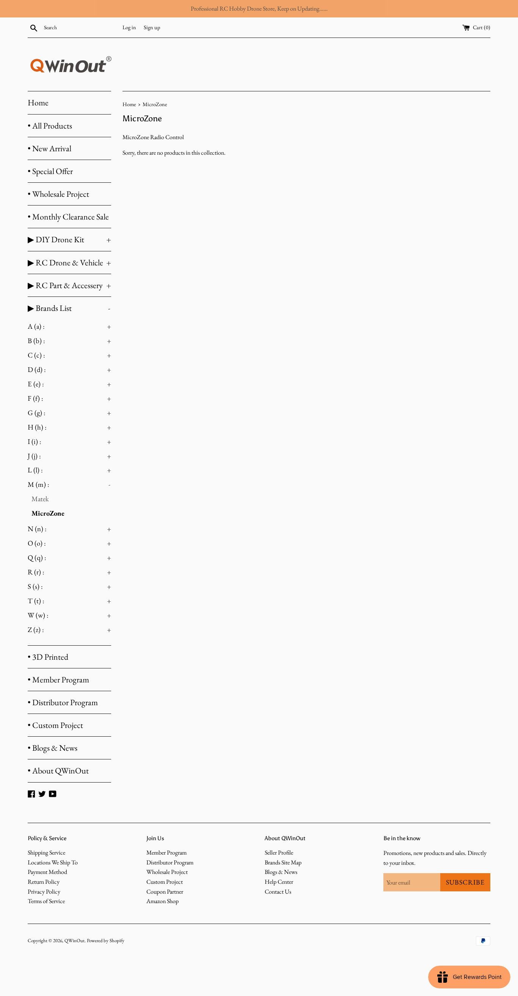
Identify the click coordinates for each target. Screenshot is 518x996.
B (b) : (69, 340)
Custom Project (164, 882)
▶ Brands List (69, 308)
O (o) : (69, 543)
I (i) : (69, 441)
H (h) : (69, 427)
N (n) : (69, 528)
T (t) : (69, 600)
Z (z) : (69, 629)
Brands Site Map (283, 862)
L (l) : (69, 470)
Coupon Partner (164, 892)
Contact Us (278, 892)
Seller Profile (279, 852)
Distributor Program (169, 862)
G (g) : (69, 412)
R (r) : (69, 572)
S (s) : (69, 586)
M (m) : (69, 484)
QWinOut (74, 940)
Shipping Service (46, 852)
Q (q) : (69, 557)
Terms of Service (46, 901)
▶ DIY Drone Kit (69, 239)
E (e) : (69, 384)
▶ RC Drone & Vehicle (69, 262)
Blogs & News (281, 872)
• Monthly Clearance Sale (68, 216)
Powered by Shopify (105, 940)
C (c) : (69, 355)
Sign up (152, 27)
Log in (129, 27)
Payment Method (47, 872)
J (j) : (69, 456)
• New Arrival (49, 148)
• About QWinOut (58, 770)
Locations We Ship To (53, 862)
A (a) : (69, 326)
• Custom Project (55, 725)
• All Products (50, 125)
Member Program (166, 852)
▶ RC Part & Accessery (69, 285)
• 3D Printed (48, 656)
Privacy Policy (44, 892)
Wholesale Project (167, 872)
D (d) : (69, 369)
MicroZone (47, 513)
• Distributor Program (63, 702)
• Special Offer (50, 171)
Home (38, 102)
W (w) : (69, 615)
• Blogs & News (52, 747)
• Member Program (58, 679)
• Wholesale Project (58, 193)
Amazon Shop (162, 901)
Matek (40, 498)
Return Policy (44, 882)
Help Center (279, 882)
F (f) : (69, 398)
